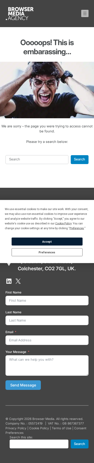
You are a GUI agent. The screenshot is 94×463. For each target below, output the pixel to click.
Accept (47, 241)
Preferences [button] (77, 228)
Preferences (47, 252)
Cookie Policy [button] (63, 223)
